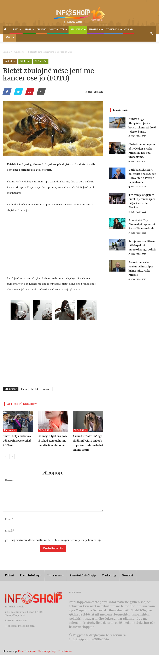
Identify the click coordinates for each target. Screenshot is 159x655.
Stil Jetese (77, 29)
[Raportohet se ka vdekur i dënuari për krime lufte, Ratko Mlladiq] (117, 266)
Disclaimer (65, 651)
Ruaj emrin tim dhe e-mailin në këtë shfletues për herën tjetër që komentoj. (55, 540)
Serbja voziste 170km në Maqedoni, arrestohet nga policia (142, 245)
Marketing (109, 575)
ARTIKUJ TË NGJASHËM (22, 404)
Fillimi (9, 575)
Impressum (55, 575)
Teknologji (112, 29)
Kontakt (127, 575)
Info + (8, 37)
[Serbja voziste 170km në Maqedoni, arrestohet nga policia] (117, 244)
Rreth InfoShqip (30, 575)
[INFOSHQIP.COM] (79, 16)
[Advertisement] (53, 246)
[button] (151, 34)
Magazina (94, 29)
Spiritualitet (56, 29)
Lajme (15, 29)
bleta (24, 389)
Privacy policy (47, 651)
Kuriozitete (19, 52)
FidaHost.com (27, 651)
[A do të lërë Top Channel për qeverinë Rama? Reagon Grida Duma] (117, 223)
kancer (47, 389)
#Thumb (128, 29)
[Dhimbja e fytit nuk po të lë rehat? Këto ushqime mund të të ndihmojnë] (53, 421)
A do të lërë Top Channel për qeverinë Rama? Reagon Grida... (142, 224)
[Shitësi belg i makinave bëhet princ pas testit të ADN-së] (18, 421)
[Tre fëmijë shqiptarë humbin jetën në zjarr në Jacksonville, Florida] (117, 198)
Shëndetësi (41, 61)
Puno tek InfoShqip (83, 575)
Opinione (41, 29)
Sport (28, 29)
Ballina (6, 52)
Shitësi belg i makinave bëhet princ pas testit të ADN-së (17, 441)
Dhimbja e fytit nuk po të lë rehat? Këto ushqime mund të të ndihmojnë (53, 441)
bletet (34, 389)
